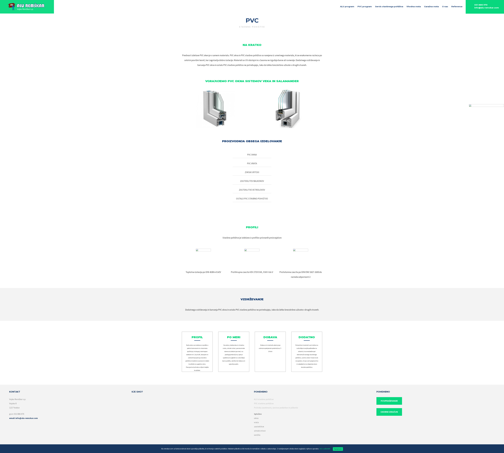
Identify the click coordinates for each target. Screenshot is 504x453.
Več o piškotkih (324, 449)
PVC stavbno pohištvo (264, 403)
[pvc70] (215, 91)
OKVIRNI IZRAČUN (389, 412)
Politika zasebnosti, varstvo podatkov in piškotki (276, 407)
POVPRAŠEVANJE (389, 401)
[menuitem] (349, 7)
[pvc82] (288, 91)
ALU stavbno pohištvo (264, 399)
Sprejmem (338, 449)
